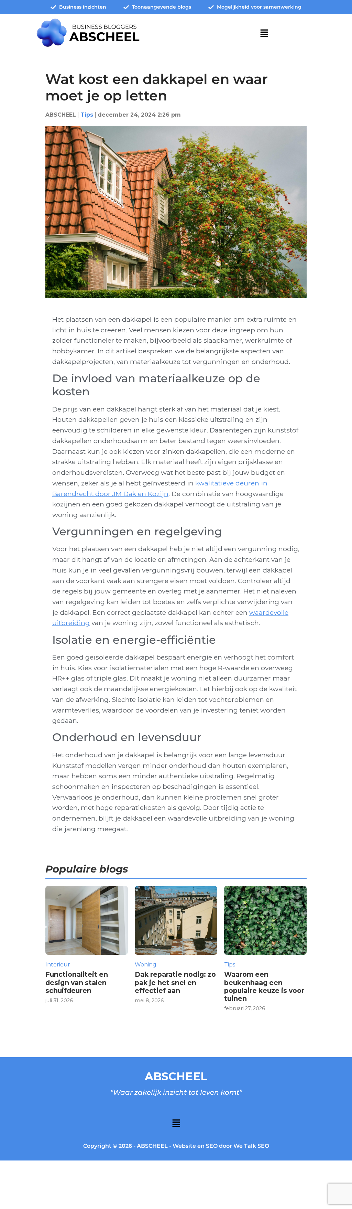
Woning (145, 964)
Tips (86, 114)
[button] (264, 33)
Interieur (57, 964)
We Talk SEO (251, 1146)
